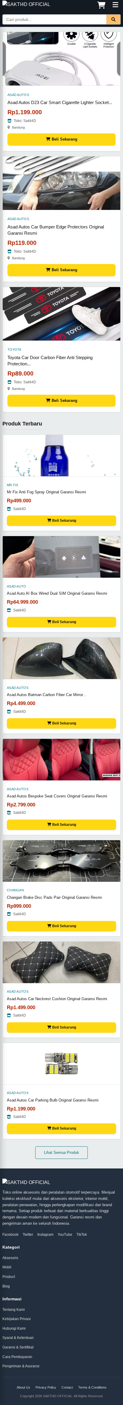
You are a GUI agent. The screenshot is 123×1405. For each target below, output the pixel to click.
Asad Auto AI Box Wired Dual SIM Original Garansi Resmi (57, 593)
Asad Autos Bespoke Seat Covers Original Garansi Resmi (57, 796)
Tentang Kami (13, 1310)
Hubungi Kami (14, 1328)
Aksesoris (10, 1258)
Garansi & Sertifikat (17, 1347)
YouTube (65, 1234)
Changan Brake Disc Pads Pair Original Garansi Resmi (54, 897)
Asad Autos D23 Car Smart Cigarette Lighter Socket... (59, 102)
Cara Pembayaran (17, 1357)
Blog (6, 1286)
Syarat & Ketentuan (18, 1338)
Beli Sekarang (63, 139)
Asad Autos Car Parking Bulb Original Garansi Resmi (53, 1100)
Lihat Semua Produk (61, 1152)
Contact (67, 1387)
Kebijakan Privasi (16, 1319)
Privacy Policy (46, 1387)
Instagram (45, 1234)
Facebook (10, 1234)
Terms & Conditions (92, 1387)
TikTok (81, 1234)
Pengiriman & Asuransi (20, 1366)
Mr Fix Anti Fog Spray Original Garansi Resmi (46, 492)
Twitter (28, 1234)
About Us (23, 1387)
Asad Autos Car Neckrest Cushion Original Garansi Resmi (57, 999)
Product (8, 1277)
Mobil (6, 1267)
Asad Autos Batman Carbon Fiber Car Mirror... (46, 694)
